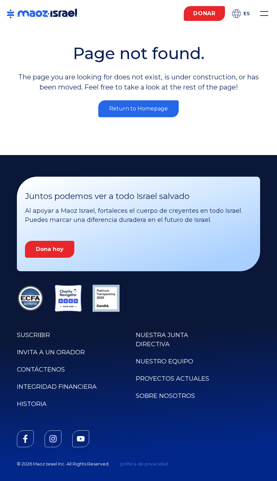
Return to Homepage (138, 108)
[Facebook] (25, 438)
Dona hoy (50, 249)
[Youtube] (80, 438)
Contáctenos (41, 369)
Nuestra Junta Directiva (162, 339)
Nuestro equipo (164, 361)
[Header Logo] (41, 13)
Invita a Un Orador (51, 352)
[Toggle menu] (264, 13)
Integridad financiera (57, 386)
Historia (32, 404)
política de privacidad (144, 463)
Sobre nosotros (165, 396)
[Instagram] (53, 438)
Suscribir (33, 335)
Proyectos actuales (172, 378)
